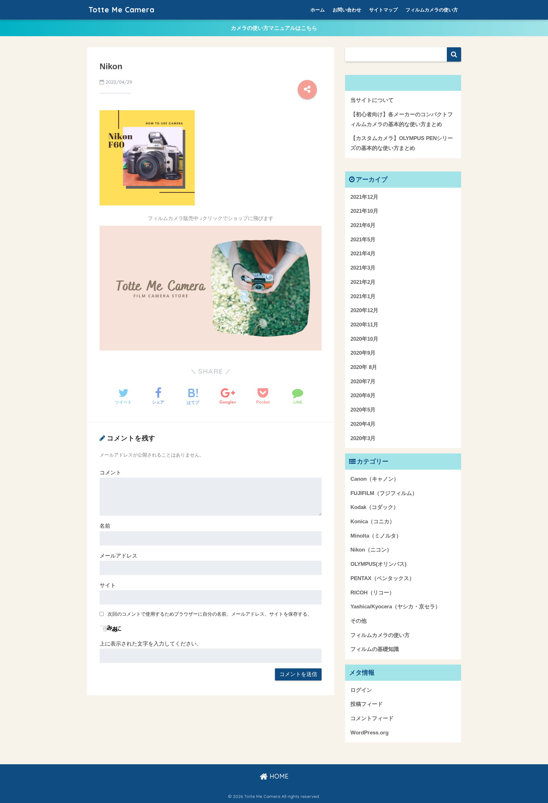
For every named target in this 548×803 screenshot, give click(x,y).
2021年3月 (362, 268)
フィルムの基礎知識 (374, 649)
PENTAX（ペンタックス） (382, 578)
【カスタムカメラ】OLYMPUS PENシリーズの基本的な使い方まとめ (401, 143)
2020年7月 (362, 381)
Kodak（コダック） (374, 507)
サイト (108, 585)
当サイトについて (372, 100)
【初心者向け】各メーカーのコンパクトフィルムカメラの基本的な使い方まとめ (401, 119)
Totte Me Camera (121, 9)
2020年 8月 (363, 367)
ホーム (317, 9)
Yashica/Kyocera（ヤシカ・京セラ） (395, 607)
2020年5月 (362, 410)
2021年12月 (364, 197)
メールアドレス (118, 556)
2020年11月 (364, 325)
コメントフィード (372, 718)
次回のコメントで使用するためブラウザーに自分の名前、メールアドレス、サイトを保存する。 (210, 614)
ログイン (361, 690)
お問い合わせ (347, 9)
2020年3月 (362, 438)
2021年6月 (362, 225)
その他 (358, 621)
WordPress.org (369, 733)
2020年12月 (364, 310)
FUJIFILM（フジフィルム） (383, 493)
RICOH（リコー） (372, 593)
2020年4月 (362, 424)
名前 (105, 526)
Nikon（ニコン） (371, 550)
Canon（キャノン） (374, 479)
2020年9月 (362, 353)
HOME (278, 776)
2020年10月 (364, 339)
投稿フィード (366, 704)
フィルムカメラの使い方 (432, 9)
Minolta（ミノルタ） (375, 536)
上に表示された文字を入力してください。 (151, 644)
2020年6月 (362, 395)
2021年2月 (362, 282)
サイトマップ (383, 9)
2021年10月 (364, 211)
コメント (110, 473)
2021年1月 (362, 296)
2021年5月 (362, 240)
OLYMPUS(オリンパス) (378, 564)
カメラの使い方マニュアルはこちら (274, 28)
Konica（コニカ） (372, 522)
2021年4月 (362, 254)
